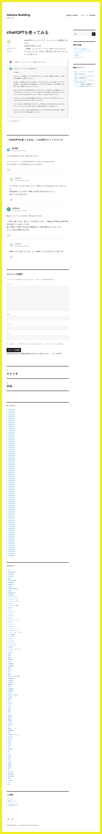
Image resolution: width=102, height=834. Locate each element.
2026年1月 (11, 424)
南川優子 (10, 659)
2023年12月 (11, 476)
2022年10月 (11, 503)
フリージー (11, 637)
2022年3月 (11, 516)
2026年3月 (11, 420)
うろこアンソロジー (14, 601)
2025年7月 (11, 437)
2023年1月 (11, 497)
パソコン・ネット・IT (14, 632)
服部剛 (10, 716)
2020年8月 (11, 556)
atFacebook (11, 572)
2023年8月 (11, 485)
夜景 (9, 670)
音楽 (9, 778)
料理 (9, 699)
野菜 (9, 766)
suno (9, 591)
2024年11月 (11, 453)
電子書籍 (10, 774)
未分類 (10, 724)
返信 (8, 170)
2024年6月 (11, 464)
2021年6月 (11, 535)
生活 (9, 741)
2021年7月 (11, 533)
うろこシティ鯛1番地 (87, 15)
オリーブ (10, 603)
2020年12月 (11, 547)
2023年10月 (11, 481)
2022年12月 (11, 499)
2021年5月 (11, 537)
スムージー (11, 624)
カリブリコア (79, 57)
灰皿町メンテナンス (14, 734)
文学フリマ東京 (12, 695)
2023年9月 (11, 483)
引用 (9, 687)
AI (9, 570)
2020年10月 (11, 551)
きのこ (10, 609)
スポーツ (10, 622)
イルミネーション (13, 599)
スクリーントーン (13, 620)
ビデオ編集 (11, 634)
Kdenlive (11, 584)
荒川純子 (10, 749)
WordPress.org (13, 805)
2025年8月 (11, 435)
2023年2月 (11, 495)
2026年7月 (11, 412)
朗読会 (10, 720)
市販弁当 (10, 680)
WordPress (11, 593)
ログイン (10, 799)
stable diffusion (13, 589)
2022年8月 (11, 508)
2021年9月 (11, 528)
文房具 (10, 697)
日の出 (10, 703)
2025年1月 (11, 449)
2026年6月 (11, 414)
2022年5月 (11, 512)
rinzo (8, 45)
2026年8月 (11, 410)
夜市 (9, 668)
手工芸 (10, 693)
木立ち (10, 722)
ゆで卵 (10, 647)
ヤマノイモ (11, 643)
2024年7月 (11, 462)
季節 (9, 674)
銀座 (9, 768)
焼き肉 (10, 737)
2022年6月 (11, 510)
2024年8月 (11, 460)
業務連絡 (10, 730)
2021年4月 (11, 539)
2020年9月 (11, 553)
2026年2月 (11, 422)
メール (9, 324)
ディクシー (11, 628)
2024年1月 (11, 474)
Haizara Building (18, 15)
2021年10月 (11, 526)
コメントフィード (13, 803)
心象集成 (10, 689)
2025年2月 (11, 447)
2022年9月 (11, 506)
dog (9, 578)
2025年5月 (11, 441)
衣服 (9, 755)
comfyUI (11, 576)
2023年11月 (11, 478)
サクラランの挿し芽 (80, 49)
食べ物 (10, 780)
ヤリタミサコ (12, 645)
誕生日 (10, 764)
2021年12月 (11, 522)
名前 (9, 314)
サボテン (10, 616)
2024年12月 (11, 451)
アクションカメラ (13, 597)
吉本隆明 (10, 664)
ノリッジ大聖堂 (79, 84)
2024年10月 (11, 456)
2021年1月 (11, 545)
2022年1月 (11, 520)
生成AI (10, 739)
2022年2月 (11, 518)
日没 (9, 705)
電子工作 (10, 772)
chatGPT (9, 51)
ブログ (10, 639)
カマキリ (10, 607)
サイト (9, 333)
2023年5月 (11, 489)
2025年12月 (11, 426)
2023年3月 (11, 493)
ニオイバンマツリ (13, 630)
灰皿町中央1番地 (72, 15)
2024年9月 (11, 458)
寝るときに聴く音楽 (14, 676)
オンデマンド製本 (13, 605)
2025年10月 (11, 431)
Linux (10, 587)
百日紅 (77, 55)
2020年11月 (11, 549)
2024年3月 (11, 470)
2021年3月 (11, 541)
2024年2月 (11, 472)
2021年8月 (11, 531)
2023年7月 (11, 487)
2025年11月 (11, 428)
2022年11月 (11, 501)
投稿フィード (12, 801)
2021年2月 (11, 543)
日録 (9, 707)
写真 (9, 653)
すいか (10, 618)
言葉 (9, 757)
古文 (9, 662)
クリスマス (11, 612)
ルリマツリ (78, 53)
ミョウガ (10, 641)
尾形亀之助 (11, 678)
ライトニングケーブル (14, 649)
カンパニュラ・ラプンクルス (83, 51)
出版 (9, 655)
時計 (9, 712)
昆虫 (9, 709)
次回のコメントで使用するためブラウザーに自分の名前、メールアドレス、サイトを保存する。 (37, 344)
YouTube (11, 595)
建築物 (10, 684)
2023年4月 (11, 491)
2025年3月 (11, 445)
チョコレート (12, 626)
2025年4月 (11, 443)
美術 (9, 745)
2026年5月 (11, 416)
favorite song (12, 580)
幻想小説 (10, 682)
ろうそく (10, 651)
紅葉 (9, 743)
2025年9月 (11, 433)
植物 (9, 728)
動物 (9, 657)
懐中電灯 (10, 691)
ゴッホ (10, 614)
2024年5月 (11, 466)
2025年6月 (11, 439)
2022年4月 (11, 514)
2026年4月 (11, 418)
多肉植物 (10, 666)
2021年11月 (11, 524)
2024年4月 (11, 468)
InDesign (11, 582)
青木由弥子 (11, 776)
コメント (10, 284)
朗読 (9, 718)
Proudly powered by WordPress (29, 825)
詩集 (9, 762)
